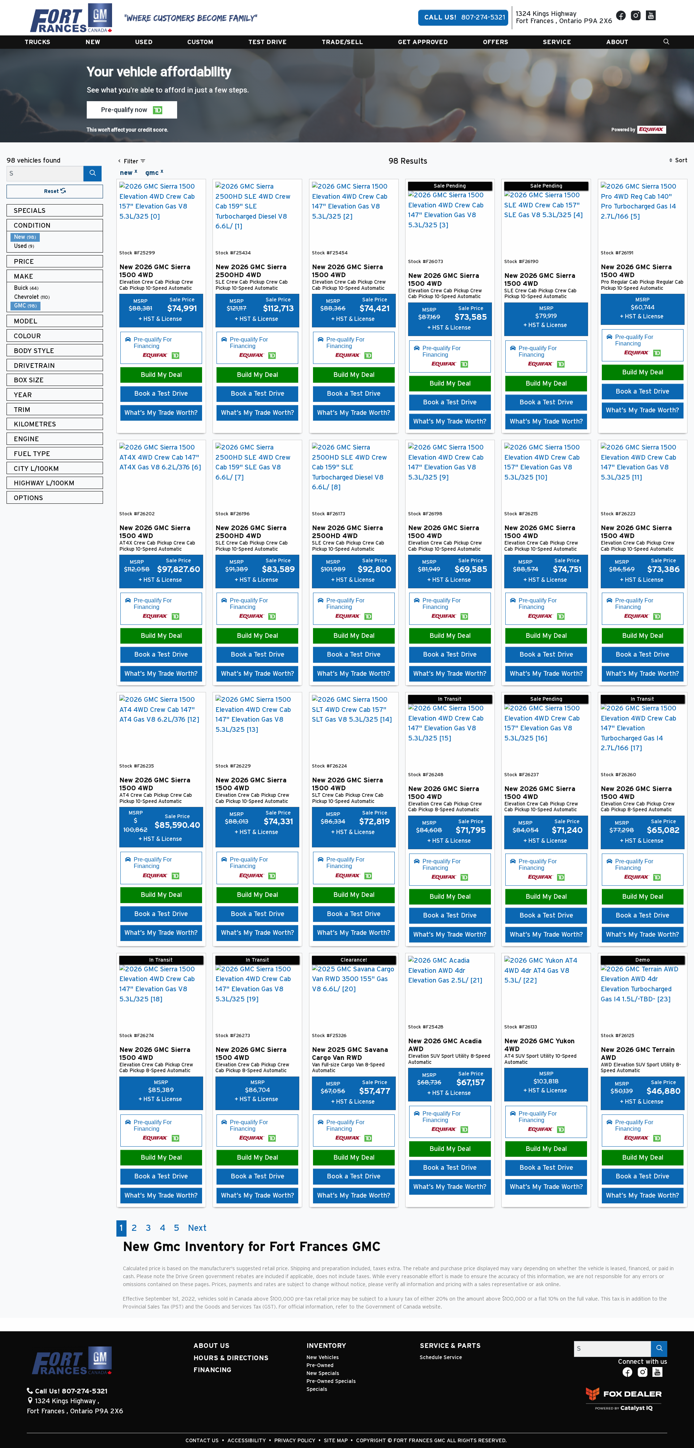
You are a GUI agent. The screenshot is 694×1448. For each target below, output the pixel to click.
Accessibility (247, 1440)
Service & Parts (450, 1345)
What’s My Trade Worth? (161, 412)
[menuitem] (56, 237)
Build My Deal (161, 374)
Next (197, 1228)
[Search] (92, 173)
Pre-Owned (320, 1365)
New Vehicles (323, 1357)
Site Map (336, 1440)
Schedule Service (441, 1357)
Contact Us (202, 1440)
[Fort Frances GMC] (71, 17)
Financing (212, 1370)
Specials (317, 1389)
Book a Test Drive (161, 393)
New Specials (323, 1373)
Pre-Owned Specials (331, 1381)
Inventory (326, 1345)
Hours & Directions (231, 1358)
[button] (37, 42)
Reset (52, 191)
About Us (211, 1345)
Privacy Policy (295, 1440)
